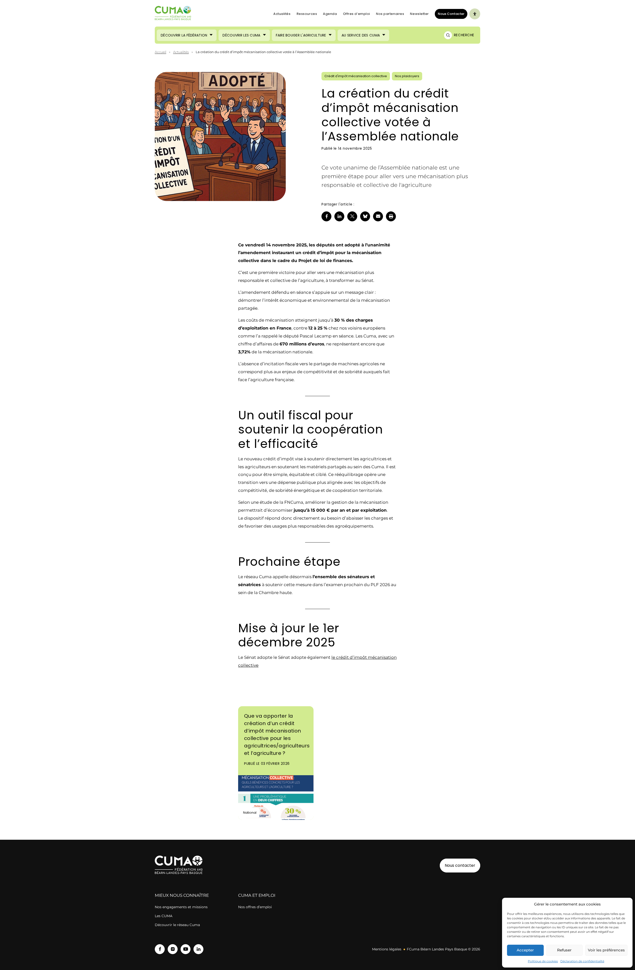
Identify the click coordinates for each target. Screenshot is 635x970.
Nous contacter (460, 865)
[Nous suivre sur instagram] (173, 949)
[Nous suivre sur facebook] (160, 949)
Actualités (282, 13)
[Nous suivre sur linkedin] (198, 949)
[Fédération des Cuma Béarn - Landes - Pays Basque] (173, 14)
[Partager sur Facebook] (326, 216)
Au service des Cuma (361, 35)
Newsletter (419, 13)
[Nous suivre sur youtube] (185, 949)
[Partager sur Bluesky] (365, 216)
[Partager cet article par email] (378, 216)
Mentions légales (386, 949)
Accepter (525, 950)
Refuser (564, 950)
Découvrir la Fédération (184, 35)
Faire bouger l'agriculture (301, 35)
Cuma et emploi (256, 895)
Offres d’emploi (356, 13)
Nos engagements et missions (181, 907)
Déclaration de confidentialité (582, 961)
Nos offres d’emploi (255, 907)
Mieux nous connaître (182, 895)
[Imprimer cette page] (391, 216)
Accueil (160, 52)
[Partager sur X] (352, 216)
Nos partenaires (390, 13)
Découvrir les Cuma (241, 35)
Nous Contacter (449, 13)
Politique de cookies (543, 961)
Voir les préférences (606, 950)
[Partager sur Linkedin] (339, 216)
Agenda (330, 13)
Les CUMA (163, 916)
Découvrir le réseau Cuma (177, 925)
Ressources (307, 13)
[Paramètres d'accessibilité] (474, 13)
